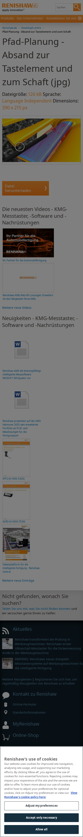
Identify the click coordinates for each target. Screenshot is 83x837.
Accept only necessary (41, 817)
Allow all (41, 829)
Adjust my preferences (41, 806)
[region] (41, 791)
